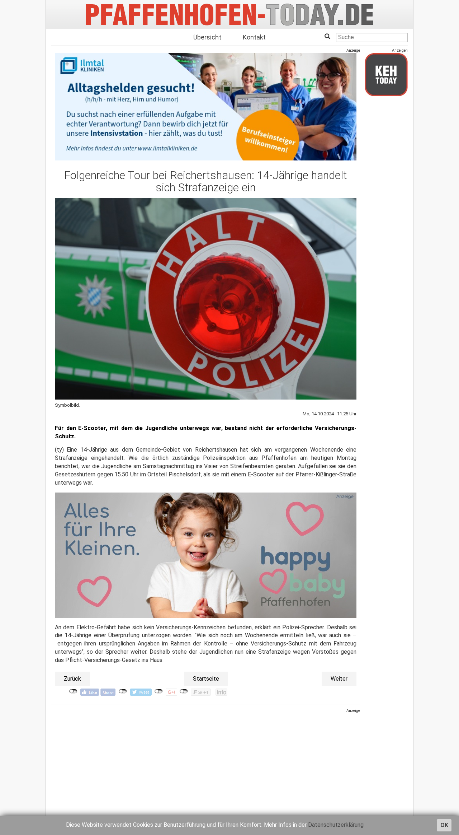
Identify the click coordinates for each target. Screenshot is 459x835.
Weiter (339, 678)
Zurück (72, 678)
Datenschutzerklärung (336, 824)
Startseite (206, 678)
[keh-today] (386, 74)
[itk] (205, 106)
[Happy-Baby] (205, 554)
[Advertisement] (205, 763)
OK (444, 825)
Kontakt (254, 37)
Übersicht (207, 37)
